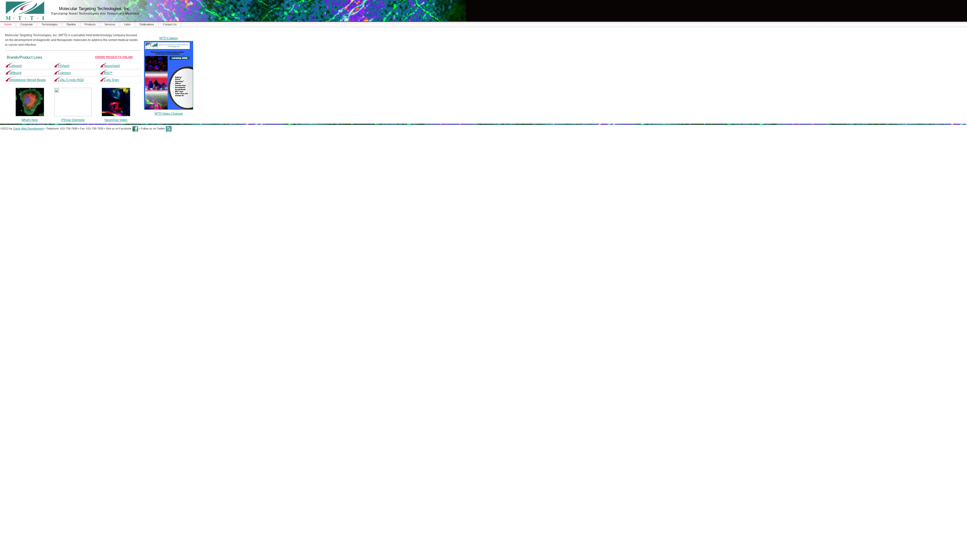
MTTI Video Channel (169, 113)
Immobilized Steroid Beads (27, 80)
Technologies (50, 24)
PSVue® (64, 66)
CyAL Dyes (111, 80)
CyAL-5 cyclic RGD (71, 80)
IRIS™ (108, 73)
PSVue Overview (73, 120)
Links (127, 24)
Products (90, 24)
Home (8, 24)
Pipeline (71, 24)
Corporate (26, 24)
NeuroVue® (112, 66)
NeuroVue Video (116, 120)
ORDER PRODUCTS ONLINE (114, 57)
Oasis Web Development (28, 128)
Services (110, 24)
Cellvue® (15, 66)
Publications (147, 24)
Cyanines (64, 73)
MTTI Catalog (168, 38)
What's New (30, 120)
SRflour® (15, 73)
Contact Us (170, 24)
